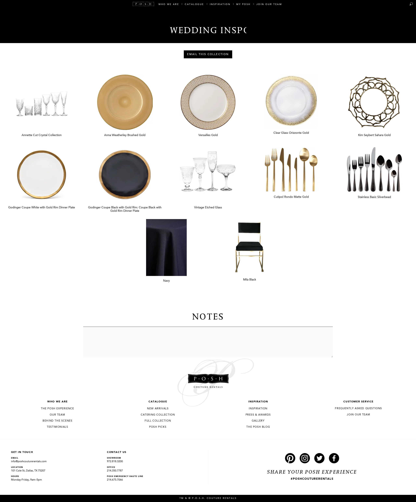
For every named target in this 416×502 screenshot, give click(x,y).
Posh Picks (157, 427)
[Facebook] (334, 458)
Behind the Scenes (57, 421)
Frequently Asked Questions (358, 408)
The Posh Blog (258, 427)
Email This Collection (208, 54)
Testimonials (57, 427)
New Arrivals (158, 408)
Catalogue (158, 401)
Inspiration (258, 401)
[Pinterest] (290, 458)
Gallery (258, 421)
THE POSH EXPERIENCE (57, 408)
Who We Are (57, 401)
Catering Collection (158, 415)
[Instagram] (305, 458)
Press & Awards (258, 415)
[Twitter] (319, 458)
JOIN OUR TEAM (358, 414)
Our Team (57, 415)
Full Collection (158, 421)
